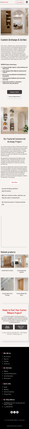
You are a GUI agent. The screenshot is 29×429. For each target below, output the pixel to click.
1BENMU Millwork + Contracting (17, 420)
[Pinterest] (17, 412)
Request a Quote (14, 92)
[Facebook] (11, 412)
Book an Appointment (14, 96)
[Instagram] (14, 412)
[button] (27, 2)
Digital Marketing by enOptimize (14, 426)
